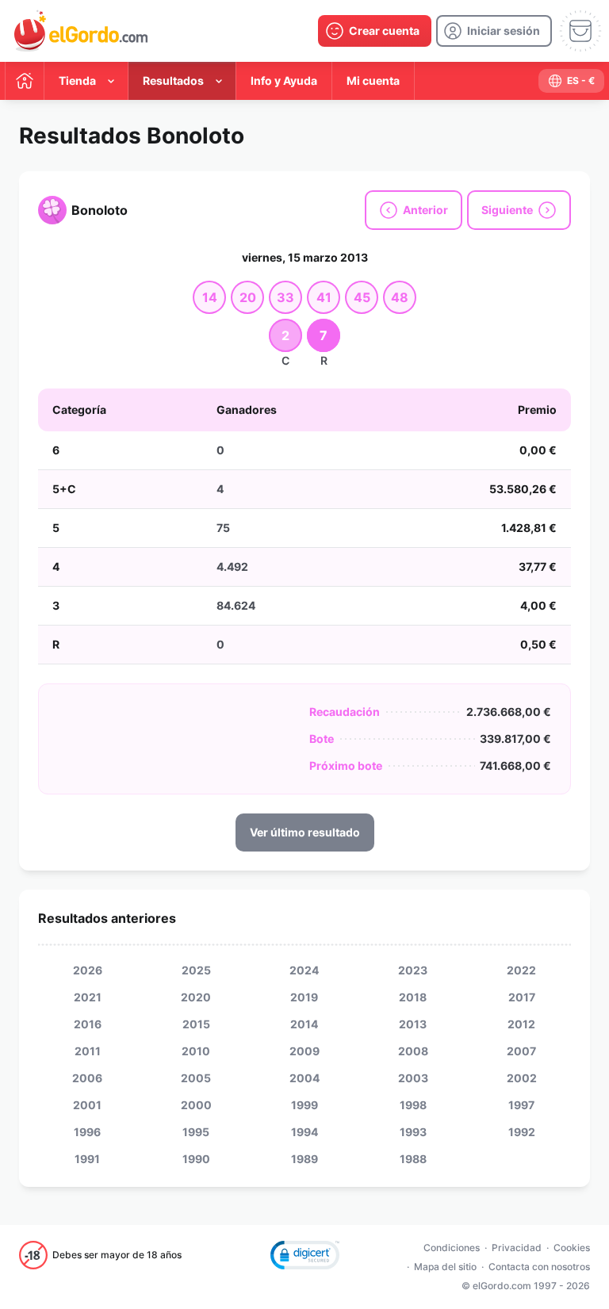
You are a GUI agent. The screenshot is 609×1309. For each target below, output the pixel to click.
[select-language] (571, 81)
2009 (304, 1051)
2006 (87, 1078)
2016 (88, 1024)
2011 (88, 1051)
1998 (413, 1105)
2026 (87, 970)
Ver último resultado (305, 832)
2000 (196, 1105)
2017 (521, 997)
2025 (196, 970)
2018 (413, 997)
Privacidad (517, 1248)
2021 (88, 997)
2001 (87, 1105)
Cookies (571, 1248)
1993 (413, 1132)
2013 (413, 1024)
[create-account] (374, 31)
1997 (521, 1105)
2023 (412, 970)
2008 (413, 1051)
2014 (304, 1024)
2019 (304, 997)
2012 (521, 1024)
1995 (195, 1132)
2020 (196, 997)
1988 (413, 1158)
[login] (494, 31)
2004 (304, 1078)
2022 (521, 970)
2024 (304, 970)
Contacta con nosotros (539, 1267)
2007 (521, 1051)
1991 (87, 1158)
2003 (413, 1078)
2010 (196, 1051)
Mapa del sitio (445, 1267)
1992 (521, 1132)
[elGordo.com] (80, 31)
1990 (196, 1158)
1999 (304, 1105)
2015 (196, 1024)
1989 (304, 1158)
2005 (196, 1078)
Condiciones (451, 1248)
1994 (304, 1132)
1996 (87, 1132)
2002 (522, 1078)
